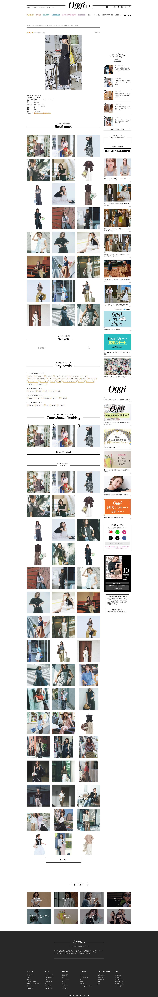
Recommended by (119, 309)
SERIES (117, 15)
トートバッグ (92, 378)
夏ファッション (31, 975)
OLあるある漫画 (49, 988)
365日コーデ (30, 988)
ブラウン (31, 405)
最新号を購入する (117, 583)
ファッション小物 (31, 981)
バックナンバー (117, 588)
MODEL (97, 15)
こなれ (30, 398)
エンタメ (82, 979)
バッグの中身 (48, 986)
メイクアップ (65, 979)
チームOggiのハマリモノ (86, 986)
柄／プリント (40, 405)
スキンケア (65, 977)
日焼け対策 (65, 975)
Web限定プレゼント (120, 981)
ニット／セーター (33, 381)
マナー (46, 983)
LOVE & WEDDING (69, 15)
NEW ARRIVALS (107, 15)
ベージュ (61, 405)
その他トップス (73, 378)
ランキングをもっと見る (63, 452)
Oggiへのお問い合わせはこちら (117, 612)
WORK (38, 15)
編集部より (118, 975)
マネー (46, 979)
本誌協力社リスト (119, 979)
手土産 (81, 981)
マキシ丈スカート (41, 384)
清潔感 (64, 398)
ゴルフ (81, 975)
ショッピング (32, 391)
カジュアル (46, 398)
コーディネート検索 (36, 25)
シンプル (38, 398)
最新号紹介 (118, 977)
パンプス (81, 381)
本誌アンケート (119, 983)
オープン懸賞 (118, 986)
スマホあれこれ (48, 981)
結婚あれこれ (101, 979)
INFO (90, 15)
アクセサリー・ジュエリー (33, 983)
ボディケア (65, 986)
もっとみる (63, 860)
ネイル (64, 983)
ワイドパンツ (62, 378)
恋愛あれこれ (101, 975)
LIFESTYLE (56, 15)
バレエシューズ (52, 378)
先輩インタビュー (49, 977)
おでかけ (82, 983)
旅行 (46, 391)
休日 (40, 391)
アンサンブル (90, 381)
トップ (28, 25)
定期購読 (111, 586)
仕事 (59, 391)
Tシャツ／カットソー (61, 376)
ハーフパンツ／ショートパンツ (78, 376)
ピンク (53, 405)
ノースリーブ (44, 381)
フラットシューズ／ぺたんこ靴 (36, 378)
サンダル (31, 384)
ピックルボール (84, 977)
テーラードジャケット (69, 381)
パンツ (28, 977)
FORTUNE (81, 15)
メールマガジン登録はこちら (117, 543)
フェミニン (56, 398)
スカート (29, 979)
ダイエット (65, 988)
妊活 (99, 981)
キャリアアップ (48, 975)
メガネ (53, 381)
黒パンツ (83, 378)
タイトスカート (40, 376)
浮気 (99, 983)
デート (52, 391)
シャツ (30, 376)
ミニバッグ (50, 376)
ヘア (63, 981)
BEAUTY (46, 15)
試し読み (123, 586)
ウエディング (101, 977)
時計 (60, 381)
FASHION (30, 15)
